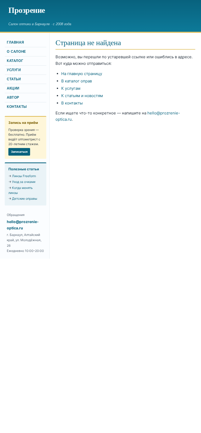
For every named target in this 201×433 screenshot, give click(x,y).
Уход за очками (23, 182)
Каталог (15, 61)
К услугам (70, 88)
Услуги (14, 70)
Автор (13, 97)
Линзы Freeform (24, 176)
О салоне (16, 52)
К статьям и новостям (82, 95)
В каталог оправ (76, 80)
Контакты (17, 107)
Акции (13, 88)
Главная (15, 42)
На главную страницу (81, 73)
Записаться (19, 152)
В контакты (72, 103)
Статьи (14, 79)
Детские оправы (24, 198)
